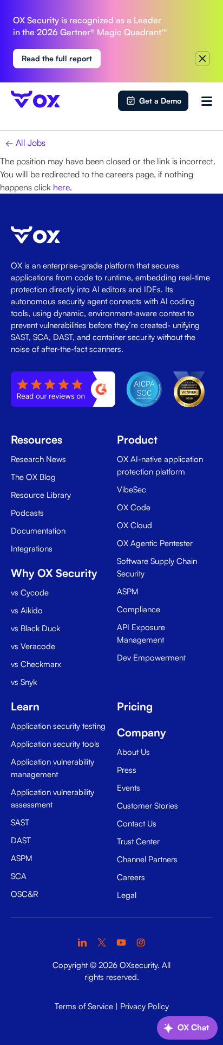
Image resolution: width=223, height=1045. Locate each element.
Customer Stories (147, 805)
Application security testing (58, 726)
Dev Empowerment (151, 657)
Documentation (38, 530)
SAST (20, 822)
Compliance (138, 609)
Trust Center (138, 841)
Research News (38, 459)
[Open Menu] (206, 101)
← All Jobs (25, 142)
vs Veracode (33, 646)
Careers (131, 877)
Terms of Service (84, 1006)
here (61, 187)
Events (128, 788)
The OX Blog (33, 477)
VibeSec (131, 489)
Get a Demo (160, 100)
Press (126, 770)
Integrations (32, 548)
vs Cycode (30, 592)
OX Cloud (134, 525)
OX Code (133, 507)
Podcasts (27, 513)
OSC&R (24, 894)
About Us (133, 752)
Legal (126, 895)
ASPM (128, 591)
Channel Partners (147, 859)
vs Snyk (24, 682)
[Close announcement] (202, 58)
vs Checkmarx (36, 664)
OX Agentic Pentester (155, 543)
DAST (21, 840)
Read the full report (57, 58)
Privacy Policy (144, 1006)
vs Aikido (27, 610)
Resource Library (41, 495)
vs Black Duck (35, 628)
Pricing (135, 706)
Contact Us (136, 823)
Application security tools (55, 744)
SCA (19, 876)
